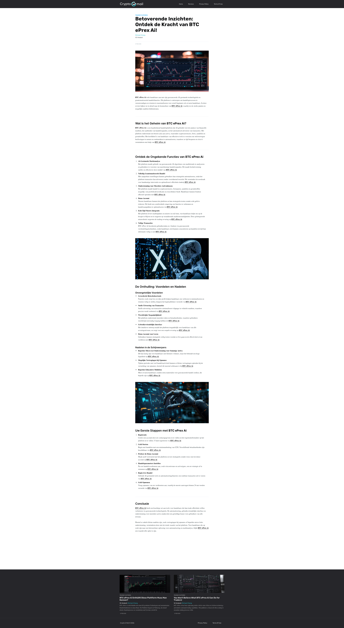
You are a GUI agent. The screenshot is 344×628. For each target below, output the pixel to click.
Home (181, 4)
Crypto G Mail (124, 623)
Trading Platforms (141, 15)
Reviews (191, 4)
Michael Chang (140, 35)
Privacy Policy (204, 4)
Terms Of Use (218, 4)
